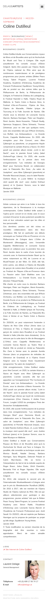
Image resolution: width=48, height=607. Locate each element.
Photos (18, 42)
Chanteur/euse (12, 18)
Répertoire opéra (13, 39)
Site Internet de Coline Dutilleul (19, 549)
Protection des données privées (21, 598)
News (29, 36)
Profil (7, 36)
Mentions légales (12, 595)
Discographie (31, 42)
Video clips (9, 44)
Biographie (18, 36)
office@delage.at (25, 585)
